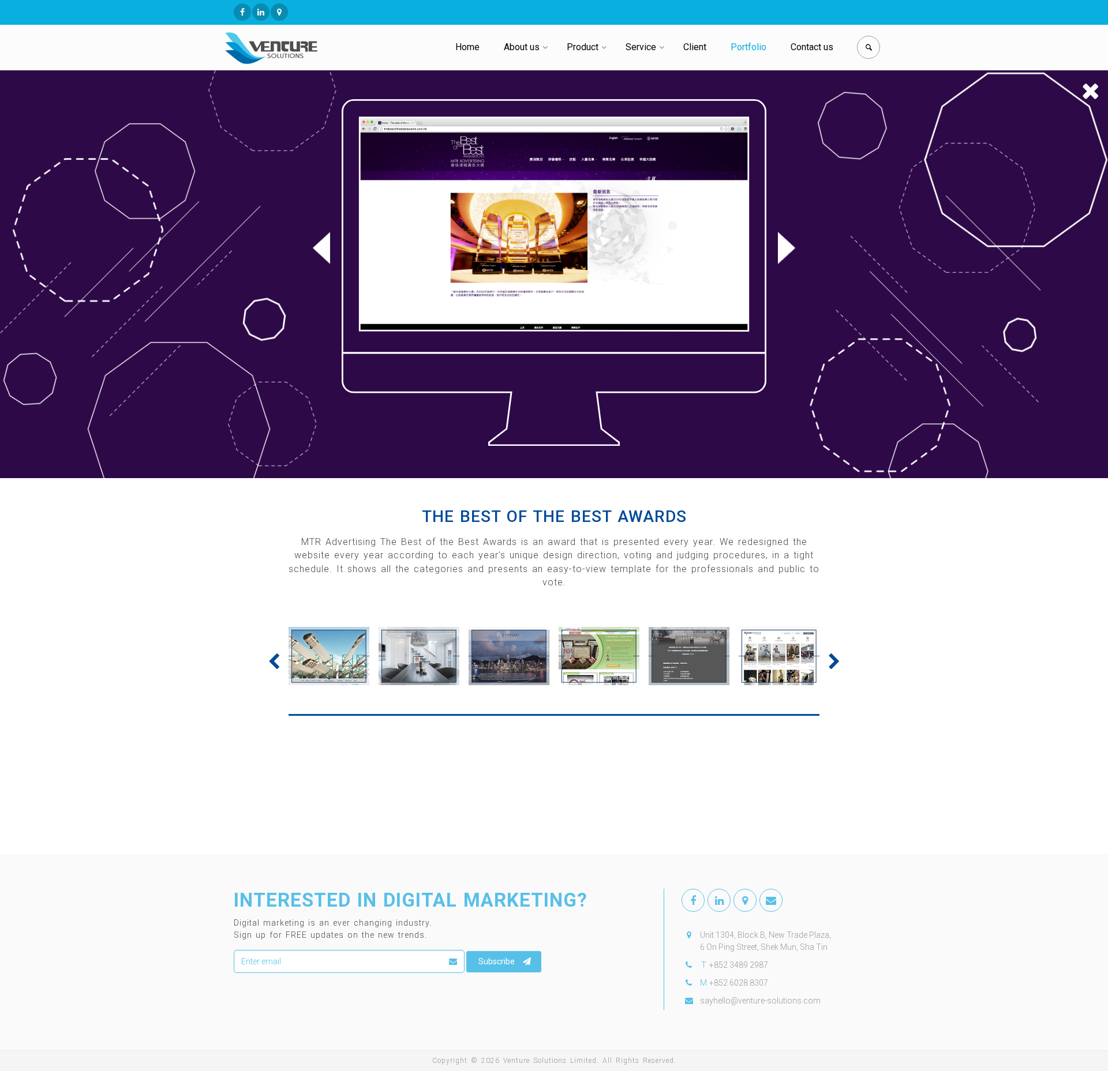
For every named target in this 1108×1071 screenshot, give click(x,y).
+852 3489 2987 (738, 964)
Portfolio (748, 47)
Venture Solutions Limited (550, 1061)
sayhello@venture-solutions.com (760, 1000)
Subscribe (496, 961)
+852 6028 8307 (738, 982)
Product (582, 47)
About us (522, 47)
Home (467, 47)
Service (641, 47)
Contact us (812, 47)
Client (694, 47)
